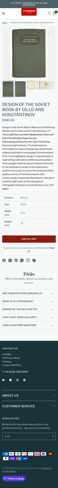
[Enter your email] (53, 436)
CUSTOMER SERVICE (18, 406)
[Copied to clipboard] (34, 260)
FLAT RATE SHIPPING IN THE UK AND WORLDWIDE (29, 4)
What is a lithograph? (18, 301)
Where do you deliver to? (20, 309)
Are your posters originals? (22, 293)
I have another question (19, 325)
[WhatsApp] (22, 260)
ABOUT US (10, 395)
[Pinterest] (16, 260)
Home (4, 22)
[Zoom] (49, 32)
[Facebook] (4, 260)
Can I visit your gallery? (19, 317)
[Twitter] (12, 380)
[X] (10, 260)
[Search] (49, 13)
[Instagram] (28, 260)
